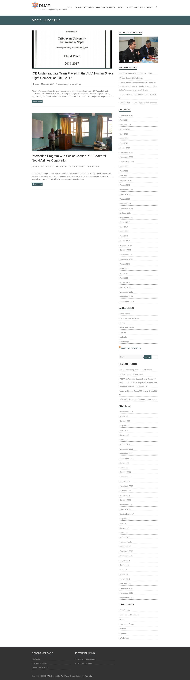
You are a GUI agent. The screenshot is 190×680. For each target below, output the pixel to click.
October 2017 (125, 213)
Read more (37, 102)
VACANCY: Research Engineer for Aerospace (138, 103)
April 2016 (124, 278)
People (112, 7)
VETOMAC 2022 (136, 7)
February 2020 (126, 180)
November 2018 (126, 190)
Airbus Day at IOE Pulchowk (131, 78)
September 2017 (127, 218)
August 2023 (125, 129)
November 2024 (126, 115)
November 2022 (126, 157)
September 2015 (127, 301)
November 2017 (126, 208)
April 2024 (124, 120)
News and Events (75, 84)
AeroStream (62, 84)
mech (37, 84)
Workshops (124, 342)
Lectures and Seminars (77, 166)
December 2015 (126, 292)
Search (147, 357)
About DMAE (101, 7)
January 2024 (125, 125)
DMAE (44, 6)
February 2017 (126, 245)
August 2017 (125, 222)
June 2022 (124, 166)
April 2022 (124, 171)
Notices (123, 332)
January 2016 (125, 287)
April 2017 (124, 236)
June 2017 (124, 231)
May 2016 (124, 273)
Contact (149, 7)
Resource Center (40, 663)
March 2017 (125, 241)
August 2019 (125, 185)
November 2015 (126, 297)
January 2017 (125, 250)
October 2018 (125, 194)
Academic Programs (84, 7)
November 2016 (126, 259)
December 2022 (126, 152)
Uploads (123, 337)
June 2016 (124, 269)
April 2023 (124, 143)
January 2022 (125, 176)
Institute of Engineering (86, 659)
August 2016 (125, 264)
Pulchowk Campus (84, 663)
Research (122, 7)
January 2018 (125, 204)
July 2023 (124, 134)
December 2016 (126, 255)
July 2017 (124, 227)
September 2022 (127, 162)
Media (122, 323)
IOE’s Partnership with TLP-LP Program (136, 73)
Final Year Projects (40, 667)
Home (70, 7)
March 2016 (125, 283)
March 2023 (125, 148)
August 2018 (125, 199)
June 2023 (124, 138)
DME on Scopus (131, 348)
